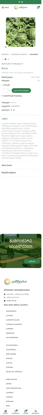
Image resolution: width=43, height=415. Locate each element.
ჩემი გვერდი (11, 354)
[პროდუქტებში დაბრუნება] (5, 59)
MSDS (8, 406)
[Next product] (8, 59)
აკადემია (9, 392)
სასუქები (9, 315)
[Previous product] (3, 59)
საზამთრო (34, 54)
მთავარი (5, 54)
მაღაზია (9, 358)
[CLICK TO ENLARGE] (5, 46)
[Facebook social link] (19, 2)
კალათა (9, 363)
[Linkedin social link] (22, 2)
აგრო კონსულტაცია (14, 388)
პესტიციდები (11, 311)
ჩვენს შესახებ (11, 379)
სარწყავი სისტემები (14, 324)
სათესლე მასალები (19, 54)
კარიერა (9, 397)
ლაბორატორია (12, 345)
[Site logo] (20, 7)
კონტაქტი (9, 401)
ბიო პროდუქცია (12, 337)
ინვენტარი (10, 333)
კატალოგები (11, 349)
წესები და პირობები (14, 371)
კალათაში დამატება (21, 90)
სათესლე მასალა (13, 320)
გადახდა (9, 367)
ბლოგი (8, 384)
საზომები (9, 329)
